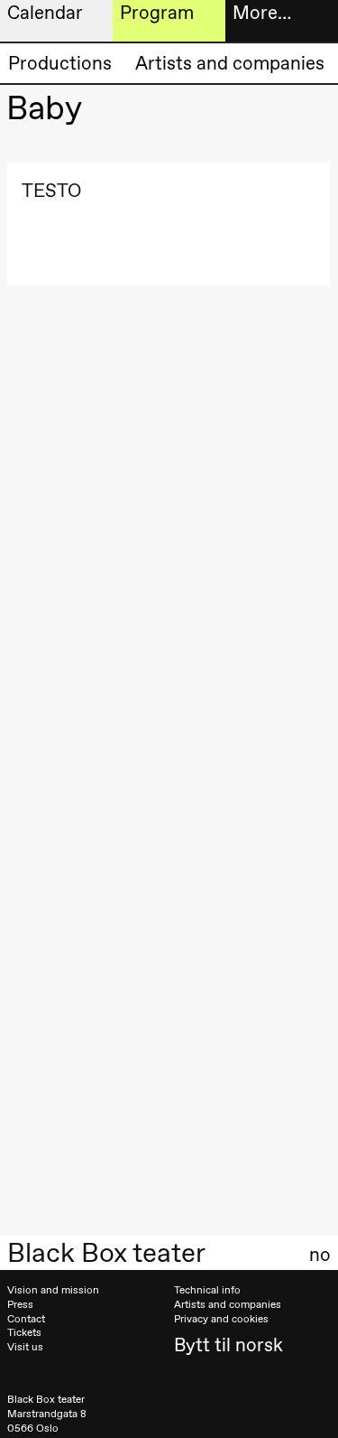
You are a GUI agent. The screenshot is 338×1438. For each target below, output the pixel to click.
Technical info (207, 1290)
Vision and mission (53, 1290)
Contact (26, 1319)
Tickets (24, 1332)
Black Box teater (106, 1252)
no (320, 1255)
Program (157, 12)
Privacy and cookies (221, 1319)
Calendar (45, 12)
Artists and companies (229, 63)
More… (262, 12)
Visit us (25, 1347)
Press (20, 1304)
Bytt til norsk (228, 1344)
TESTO (51, 190)
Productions (60, 63)
